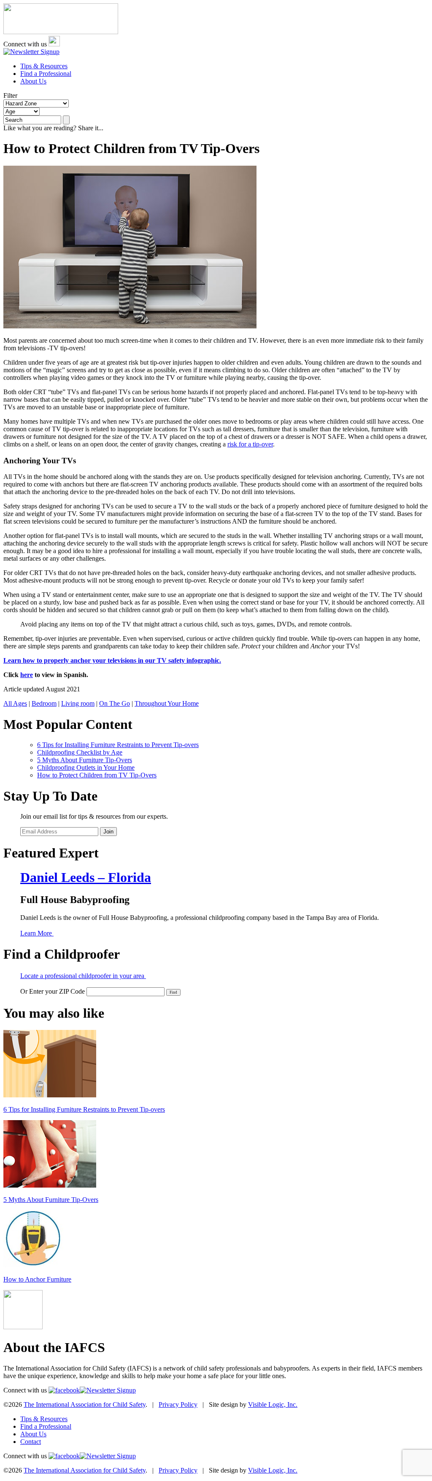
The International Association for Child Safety (85, 1404)
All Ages (15, 703)
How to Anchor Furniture (37, 1279)
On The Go (114, 703)
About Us (33, 81)
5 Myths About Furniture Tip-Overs (84, 759)
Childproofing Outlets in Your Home (86, 767)
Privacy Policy (178, 1404)
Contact (30, 1441)
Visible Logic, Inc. (272, 1404)
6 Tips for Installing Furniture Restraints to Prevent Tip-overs (118, 744)
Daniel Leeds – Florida (85, 877)
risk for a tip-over (250, 444)
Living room (77, 703)
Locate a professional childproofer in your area (83, 975)
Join (108, 831)
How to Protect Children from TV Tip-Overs (97, 775)
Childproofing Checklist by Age (79, 752)
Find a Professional (45, 73)
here (26, 674)
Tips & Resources (44, 66)
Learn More (37, 933)
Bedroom (44, 703)
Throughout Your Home (167, 703)
